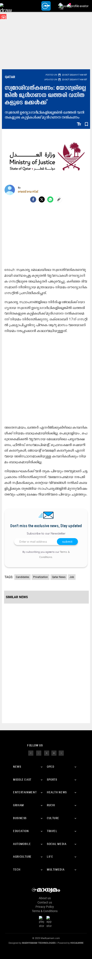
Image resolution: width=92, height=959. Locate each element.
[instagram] (46, 752)
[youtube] (54, 752)
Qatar (10, 77)
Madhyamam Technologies (39, 943)
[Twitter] (42, 199)
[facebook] (33, 199)
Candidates (22, 577)
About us (45, 898)
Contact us (44, 902)
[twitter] (38, 752)
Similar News (17, 597)
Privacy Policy (45, 906)
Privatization (40, 577)
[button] (6, 6)
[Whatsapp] (50, 199)
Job (72, 577)
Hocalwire (76, 943)
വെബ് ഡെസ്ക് (28, 191)
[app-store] (49, 921)
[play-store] (42, 921)
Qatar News (58, 577)
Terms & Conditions (45, 911)
